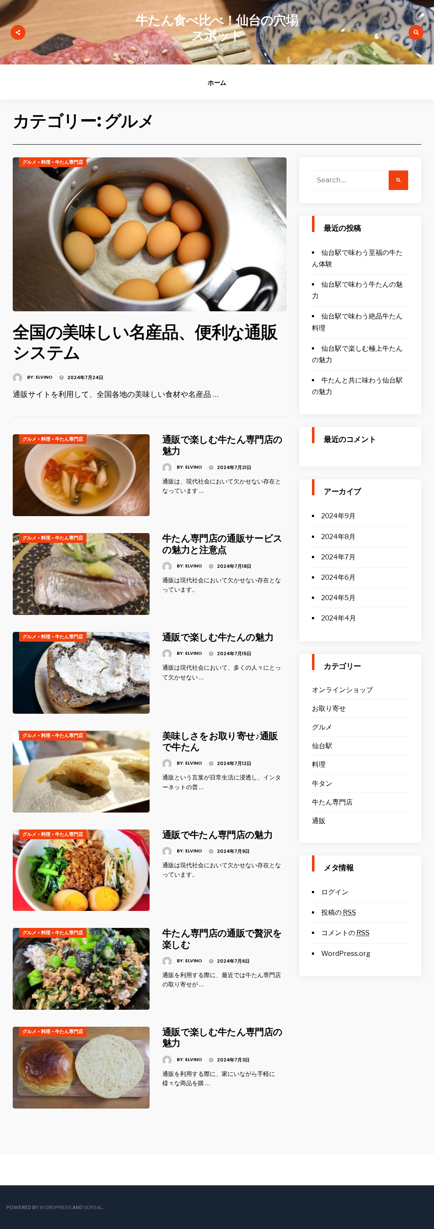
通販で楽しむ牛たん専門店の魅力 (222, 445)
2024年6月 (338, 577)
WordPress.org (345, 954)
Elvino (44, 377)
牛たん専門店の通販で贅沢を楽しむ (222, 939)
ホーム (217, 82)
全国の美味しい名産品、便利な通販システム (145, 342)
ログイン (334, 892)
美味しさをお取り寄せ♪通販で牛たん (220, 741)
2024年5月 (338, 598)
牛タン (322, 783)
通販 (319, 821)
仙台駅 (322, 746)
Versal (93, 1207)
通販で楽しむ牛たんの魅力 (217, 637)
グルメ (29, 162)
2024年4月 (338, 618)
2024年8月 (338, 537)
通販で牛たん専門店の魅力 (217, 834)
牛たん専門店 (69, 162)
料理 (45, 162)
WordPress (55, 1207)
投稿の (338, 912)
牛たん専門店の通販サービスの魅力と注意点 (222, 544)
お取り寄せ (329, 708)
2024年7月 (338, 557)
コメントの (345, 933)
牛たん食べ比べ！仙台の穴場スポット (217, 28)
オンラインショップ (342, 690)
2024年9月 (338, 516)
